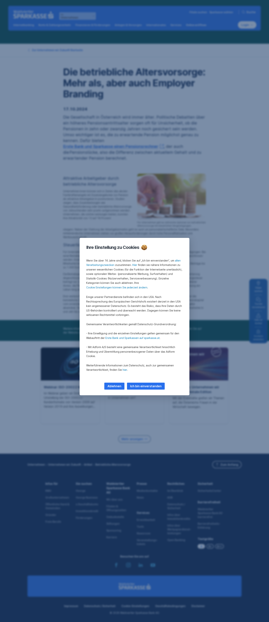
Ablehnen (114, 386)
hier (125, 369)
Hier (134, 264)
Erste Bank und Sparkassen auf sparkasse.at (132, 337)
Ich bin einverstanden (146, 386)
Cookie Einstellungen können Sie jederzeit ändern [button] (116, 287)
